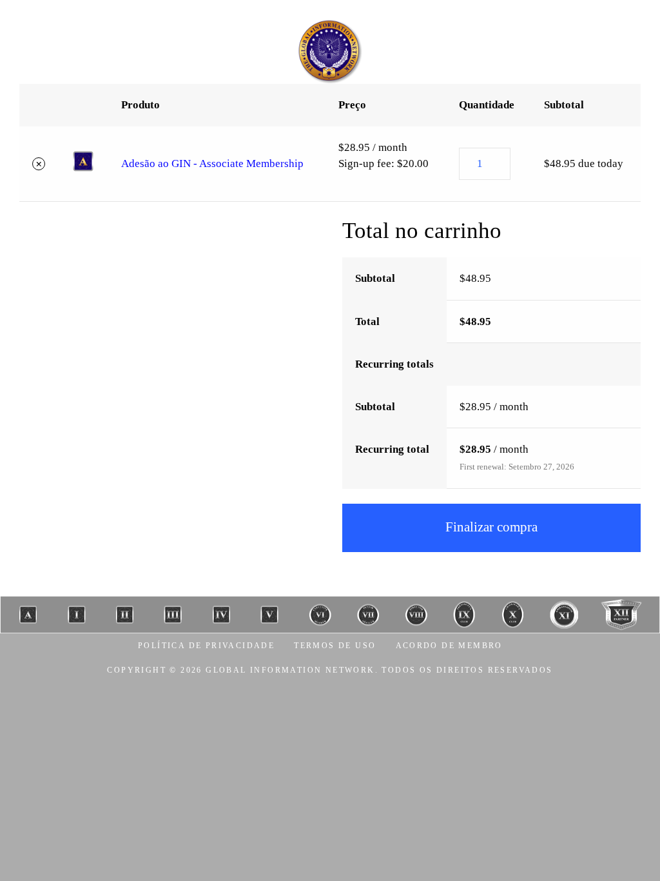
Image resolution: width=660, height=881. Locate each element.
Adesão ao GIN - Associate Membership (212, 163)
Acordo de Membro (449, 645)
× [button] (39, 163)
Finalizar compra (491, 527)
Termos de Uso (335, 645)
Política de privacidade (206, 645)
